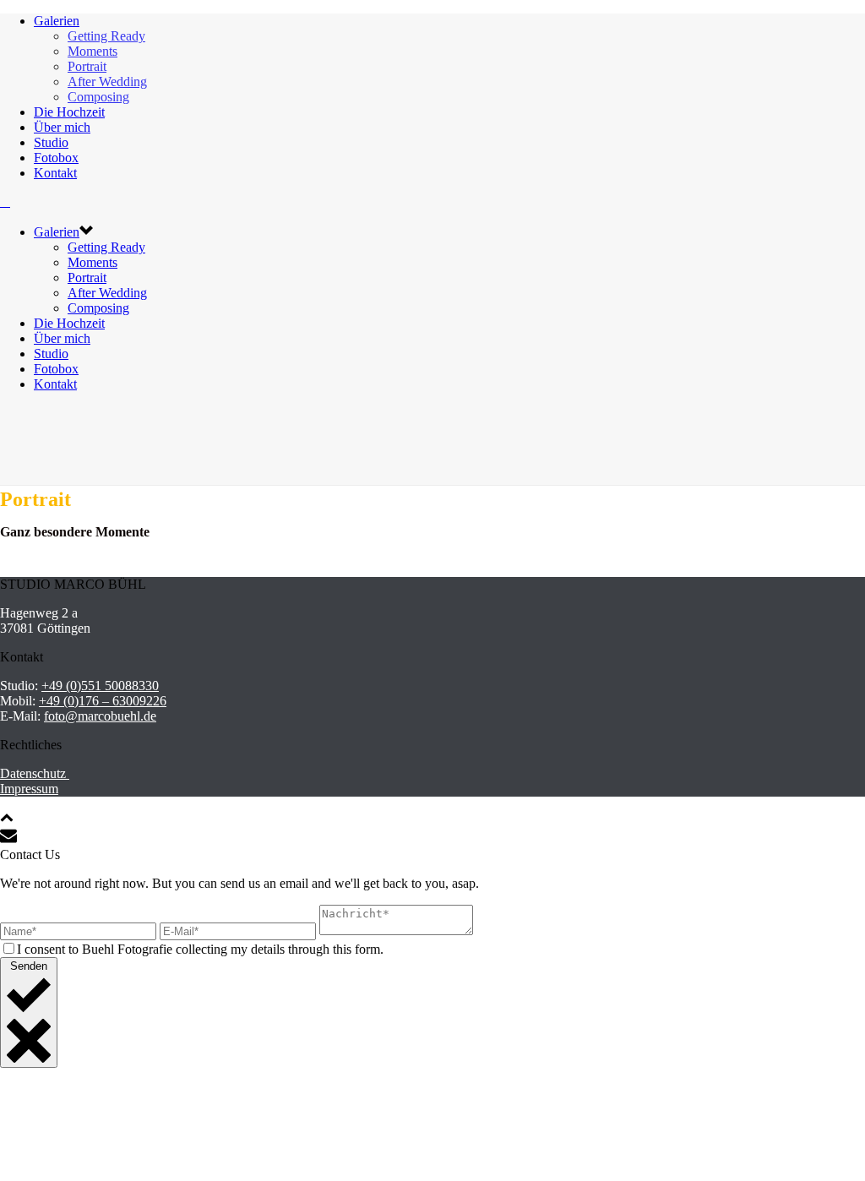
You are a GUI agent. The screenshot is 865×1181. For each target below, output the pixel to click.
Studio (51, 142)
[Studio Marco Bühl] (5, 201)
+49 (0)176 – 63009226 (102, 701)
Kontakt (55, 173)
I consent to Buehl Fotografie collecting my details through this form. (200, 949)
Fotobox (56, 157)
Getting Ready (106, 36)
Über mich (62, 127)
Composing (98, 97)
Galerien (56, 21)
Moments (92, 51)
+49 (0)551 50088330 (100, 685)
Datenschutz (34, 773)
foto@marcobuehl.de (100, 716)
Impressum (29, 788)
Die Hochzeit (69, 112)
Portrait (87, 66)
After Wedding (107, 81)
